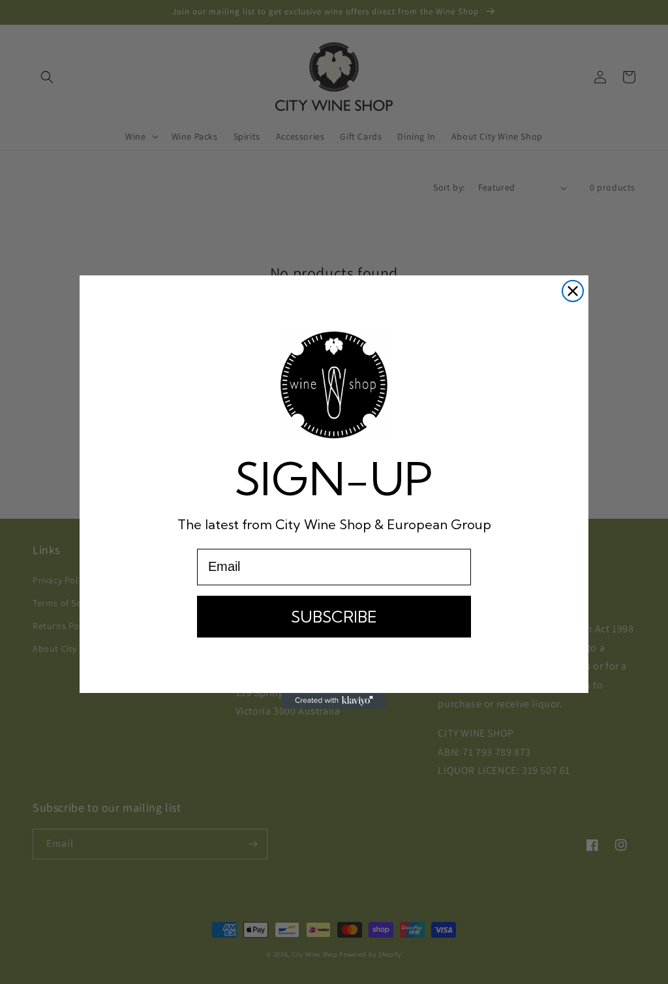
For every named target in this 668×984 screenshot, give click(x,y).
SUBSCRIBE (334, 616)
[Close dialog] (572, 291)
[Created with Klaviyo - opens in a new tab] (334, 701)
